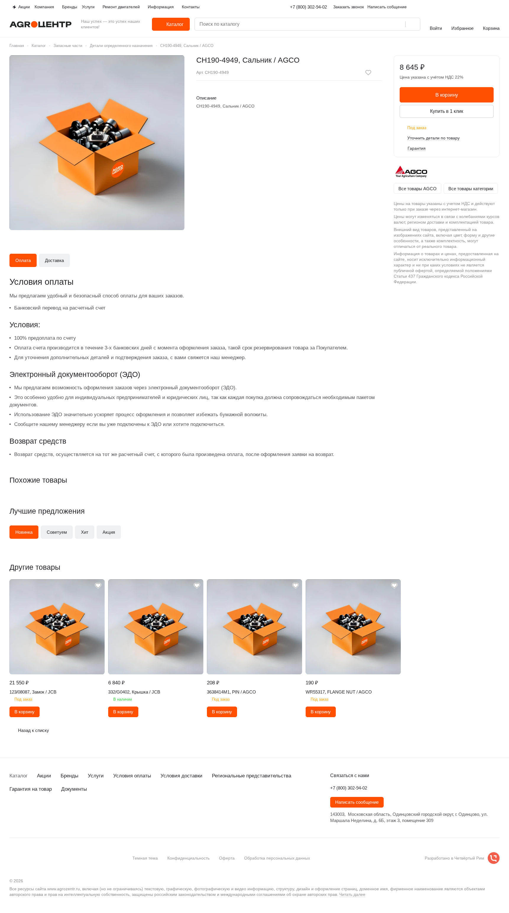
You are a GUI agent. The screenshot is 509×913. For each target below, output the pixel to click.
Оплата (23, 260)
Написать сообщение (357, 802)
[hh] (72, 810)
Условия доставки (181, 776)
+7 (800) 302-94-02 (308, 6)
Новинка (24, 532)
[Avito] (60, 810)
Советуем (57, 532)
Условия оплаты (132, 776)
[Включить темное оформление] (497, 7)
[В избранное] (368, 73)
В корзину (446, 95)
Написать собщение (387, 6)
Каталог (18, 776)
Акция (109, 532)
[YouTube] (36, 810)
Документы (74, 789)
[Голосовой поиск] (398, 24)
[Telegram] (24, 810)
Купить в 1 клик (446, 111)
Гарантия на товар (30, 789)
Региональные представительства (251, 776)
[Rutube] (48, 810)
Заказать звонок (348, 6)
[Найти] (412, 24)
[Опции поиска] (375, 24)
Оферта (227, 858)
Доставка (54, 260)
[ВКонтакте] (13, 810)
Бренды (69, 776)
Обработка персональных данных (277, 858)
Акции (44, 776)
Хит (84, 532)
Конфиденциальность (188, 858)
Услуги (96, 776)
